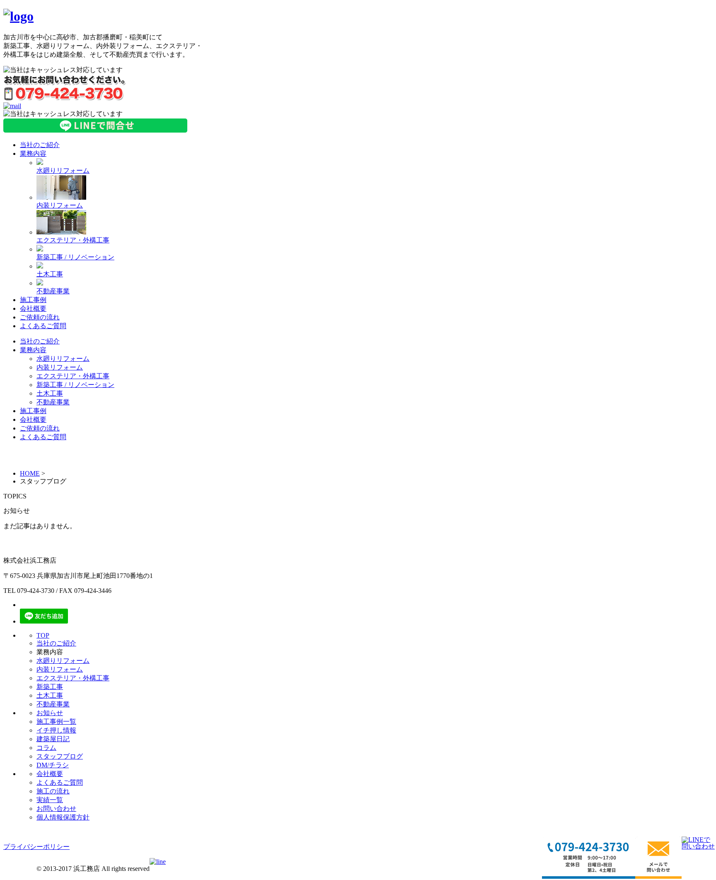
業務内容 (33, 153)
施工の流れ (53, 791)
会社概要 (33, 308)
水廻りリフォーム (63, 170)
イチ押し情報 (56, 730)
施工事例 (33, 299)
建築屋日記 (53, 738)
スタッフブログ (59, 756)
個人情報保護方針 (63, 817)
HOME (30, 473)
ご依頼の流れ (40, 317)
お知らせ (49, 712)
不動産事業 (53, 291)
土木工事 (49, 274)
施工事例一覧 (56, 721)
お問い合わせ (56, 808)
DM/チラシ (52, 765)
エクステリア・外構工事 (72, 240)
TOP (42, 635)
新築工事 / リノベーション (75, 257)
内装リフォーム (59, 205)
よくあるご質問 (43, 325)
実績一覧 (49, 799)
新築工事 (49, 686)
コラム (46, 747)
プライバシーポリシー (36, 846)
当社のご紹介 (40, 144)
